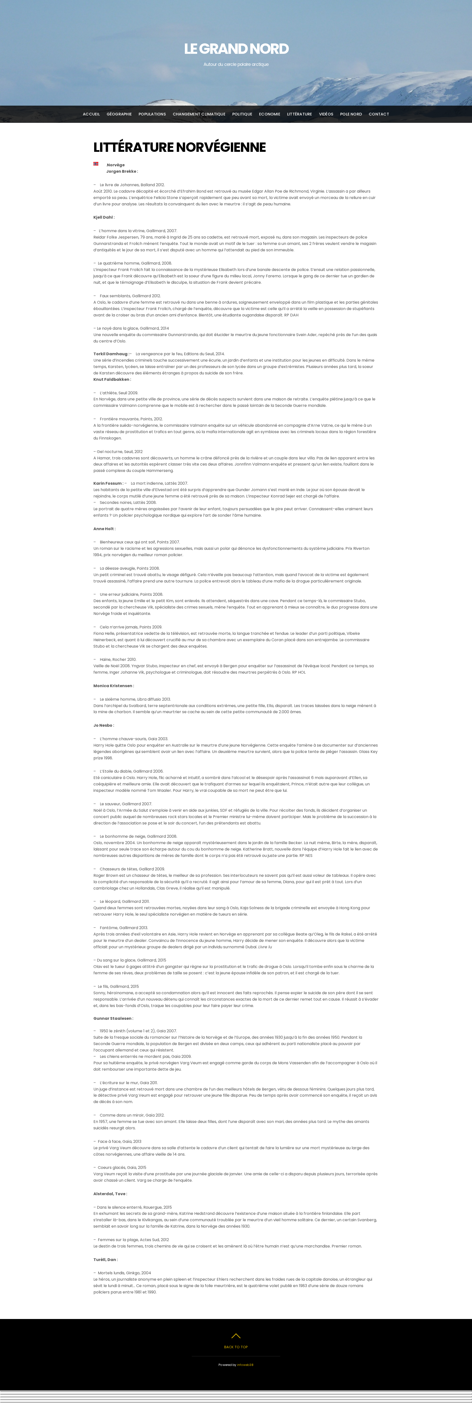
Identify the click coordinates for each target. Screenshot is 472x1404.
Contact (379, 114)
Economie (269, 114)
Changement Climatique (199, 114)
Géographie (119, 114)
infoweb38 (245, 1365)
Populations (152, 114)
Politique (242, 114)
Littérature (299, 114)
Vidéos (326, 114)
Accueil (91, 114)
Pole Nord (351, 114)
